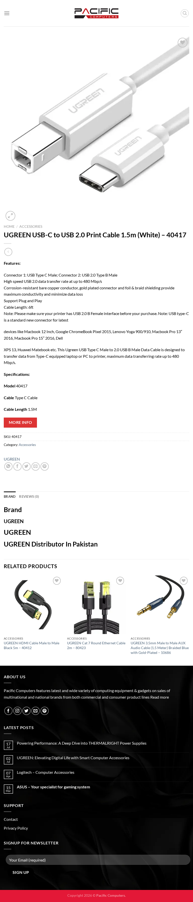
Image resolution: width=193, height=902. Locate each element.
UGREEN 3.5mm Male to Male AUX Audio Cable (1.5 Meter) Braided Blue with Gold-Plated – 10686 (160, 647)
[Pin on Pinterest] (44, 466)
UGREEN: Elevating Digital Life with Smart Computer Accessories (73, 757)
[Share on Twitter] (26, 466)
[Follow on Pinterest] (44, 711)
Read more (159, 697)
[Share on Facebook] (17, 466)
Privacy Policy (16, 828)
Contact (11, 819)
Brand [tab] (10, 496)
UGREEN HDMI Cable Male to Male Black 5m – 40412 (31, 645)
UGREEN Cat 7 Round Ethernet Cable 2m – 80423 (96, 645)
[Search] (185, 13)
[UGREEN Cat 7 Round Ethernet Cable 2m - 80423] (96, 604)
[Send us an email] (35, 711)
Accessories (30, 226)
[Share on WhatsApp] (8, 466)
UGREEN (12, 459)
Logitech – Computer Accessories (45, 772)
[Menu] (7, 13)
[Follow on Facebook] (8, 711)
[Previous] (4, 620)
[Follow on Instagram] (17, 711)
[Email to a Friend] (35, 466)
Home (9, 226)
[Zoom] (10, 216)
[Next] (189, 620)
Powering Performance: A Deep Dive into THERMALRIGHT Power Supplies (82, 743)
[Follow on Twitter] (26, 711)
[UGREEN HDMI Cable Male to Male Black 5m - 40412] (33, 604)
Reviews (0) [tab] (29, 496)
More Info (20, 422)
